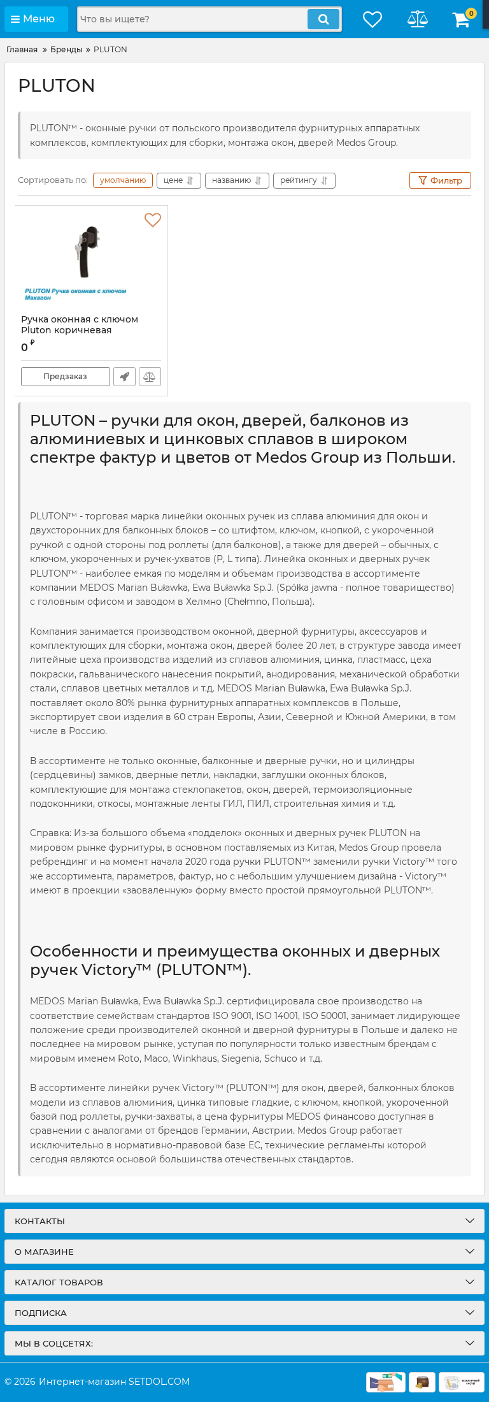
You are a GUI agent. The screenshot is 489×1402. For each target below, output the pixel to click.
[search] (323, 19)
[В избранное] (153, 220)
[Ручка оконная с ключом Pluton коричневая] (91, 260)
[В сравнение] (150, 376)
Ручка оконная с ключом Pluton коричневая (79, 325)
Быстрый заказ (124, 376)
